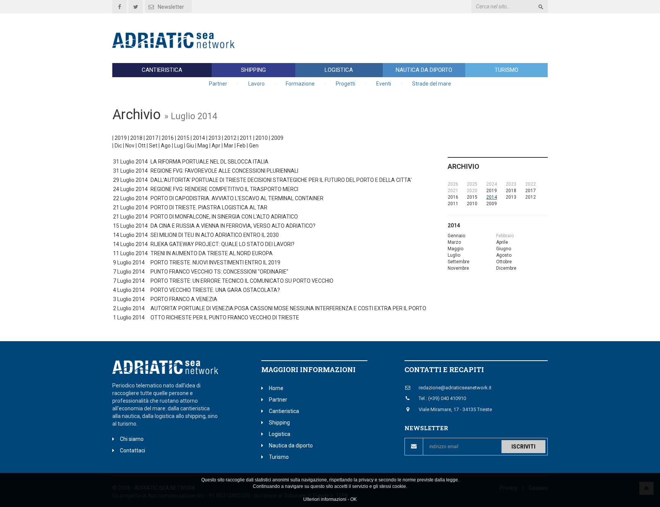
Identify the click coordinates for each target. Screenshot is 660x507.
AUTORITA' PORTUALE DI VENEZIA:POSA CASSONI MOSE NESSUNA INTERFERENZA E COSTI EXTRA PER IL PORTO (288, 308)
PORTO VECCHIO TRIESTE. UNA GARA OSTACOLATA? (215, 290)
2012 (230, 138)
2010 (262, 138)
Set (153, 146)
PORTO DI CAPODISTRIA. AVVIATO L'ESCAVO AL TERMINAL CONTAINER (237, 198)
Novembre (458, 268)
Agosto (503, 255)
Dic (118, 146)
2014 (199, 138)
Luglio (454, 255)
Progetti (345, 84)
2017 (152, 138)
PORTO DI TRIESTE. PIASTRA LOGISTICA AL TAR (208, 207)
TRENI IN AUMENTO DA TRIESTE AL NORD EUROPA (211, 253)
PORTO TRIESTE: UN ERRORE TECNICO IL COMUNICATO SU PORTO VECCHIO (241, 281)
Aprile (502, 242)
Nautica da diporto (424, 69)
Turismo (506, 69)
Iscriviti (523, 447)
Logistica (339, 69)
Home (276, 388)
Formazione (300, 84)
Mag (202, 146)
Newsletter (171, 7)
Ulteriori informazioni (324, 499)
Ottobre (504, 261)
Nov (129, 146)
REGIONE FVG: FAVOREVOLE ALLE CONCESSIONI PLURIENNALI (224, 171)
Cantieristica (162, 69)
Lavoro (256, 84)
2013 (215, 138)
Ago (166, 146)
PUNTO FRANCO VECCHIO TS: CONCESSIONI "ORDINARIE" (219, 272)
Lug (178, 146)
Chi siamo (132, 439)
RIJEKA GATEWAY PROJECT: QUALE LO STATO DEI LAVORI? (222, 244)
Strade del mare (431, 84)
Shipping (253, 69)
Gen (254, 146)
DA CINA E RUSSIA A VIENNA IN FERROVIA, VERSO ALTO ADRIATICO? (232, 226)
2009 (277, 138)
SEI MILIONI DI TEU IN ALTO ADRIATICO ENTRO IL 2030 (214, 235)
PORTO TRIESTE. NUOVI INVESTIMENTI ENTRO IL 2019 (215, 262)
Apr (216, 146)
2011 (246, 138)
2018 (136, 138)
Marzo (454, 242)
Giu (190, 146)
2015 (183, 138)
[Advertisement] (409, 38)
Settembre (458, 261)
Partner (218, 84)
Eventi (383, 84)
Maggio (455, 248)
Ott (142, 146)
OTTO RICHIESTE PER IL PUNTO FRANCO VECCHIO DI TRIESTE (224, 317)
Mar (228, 146)
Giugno (503, 248)
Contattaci (132, 450)
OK (353, 499)
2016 (168, 138)
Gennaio (456, 235)
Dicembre (506, 268)
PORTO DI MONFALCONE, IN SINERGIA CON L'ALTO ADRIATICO (224, 217)
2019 (121, 138)
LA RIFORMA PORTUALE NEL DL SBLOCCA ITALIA (209, 162)
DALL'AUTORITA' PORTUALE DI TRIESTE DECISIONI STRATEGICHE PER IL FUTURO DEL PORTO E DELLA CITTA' (281, 180)
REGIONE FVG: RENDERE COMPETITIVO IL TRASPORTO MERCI (224, 189)
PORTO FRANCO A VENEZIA (183, 299)
